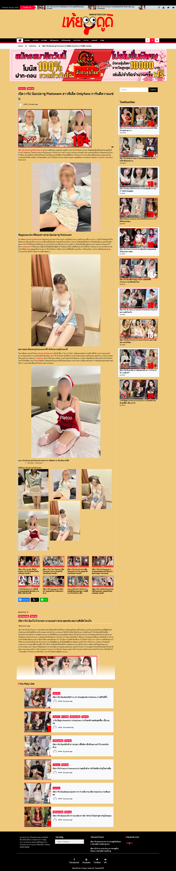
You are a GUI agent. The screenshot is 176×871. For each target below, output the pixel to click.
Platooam (39, 463)
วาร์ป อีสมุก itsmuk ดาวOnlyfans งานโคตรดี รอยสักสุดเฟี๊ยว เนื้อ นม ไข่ (81, 721)
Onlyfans (76, 40)
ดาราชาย (35, 40)
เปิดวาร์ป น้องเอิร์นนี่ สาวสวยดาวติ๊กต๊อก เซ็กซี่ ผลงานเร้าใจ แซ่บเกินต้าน (81, 745)
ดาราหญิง (44, 40)
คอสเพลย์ (94, 40)
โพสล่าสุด (30, 88)
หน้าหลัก (27, 40)
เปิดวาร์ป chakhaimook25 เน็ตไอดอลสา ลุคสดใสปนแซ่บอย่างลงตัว (102, 591)
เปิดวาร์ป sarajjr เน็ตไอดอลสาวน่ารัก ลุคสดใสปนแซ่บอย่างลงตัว (28, 571)
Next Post (22, 612)
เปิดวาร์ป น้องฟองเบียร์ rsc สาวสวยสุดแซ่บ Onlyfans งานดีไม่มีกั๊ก (80, 697)
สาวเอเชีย (65, 717)
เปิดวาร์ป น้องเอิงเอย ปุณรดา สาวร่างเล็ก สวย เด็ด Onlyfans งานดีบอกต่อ (81, 793)
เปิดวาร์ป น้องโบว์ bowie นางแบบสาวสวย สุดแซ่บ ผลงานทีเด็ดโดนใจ (55, 620)
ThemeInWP (99, 868)
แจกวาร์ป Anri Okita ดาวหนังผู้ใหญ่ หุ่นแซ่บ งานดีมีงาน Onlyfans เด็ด (77, 591)
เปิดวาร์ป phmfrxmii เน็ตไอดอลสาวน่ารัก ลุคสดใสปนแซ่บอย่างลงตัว (77, 571)
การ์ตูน (102, 40)
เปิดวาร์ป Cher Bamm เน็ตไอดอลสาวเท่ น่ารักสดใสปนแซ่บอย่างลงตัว (53, 571)
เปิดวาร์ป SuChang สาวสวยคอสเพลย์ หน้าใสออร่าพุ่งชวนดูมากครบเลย (102, 571)
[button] (147, 40)
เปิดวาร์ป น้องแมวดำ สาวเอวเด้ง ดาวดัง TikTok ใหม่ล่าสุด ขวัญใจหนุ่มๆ (82, 816)
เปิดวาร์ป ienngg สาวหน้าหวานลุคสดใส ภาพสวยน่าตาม (119, 7)
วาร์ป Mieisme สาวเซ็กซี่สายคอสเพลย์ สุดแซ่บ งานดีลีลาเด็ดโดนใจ (70, 7)
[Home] (20, 40)
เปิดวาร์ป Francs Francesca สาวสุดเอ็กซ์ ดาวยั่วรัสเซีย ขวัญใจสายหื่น (82, 768)
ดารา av (86, 40)
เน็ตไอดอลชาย (54, 40)
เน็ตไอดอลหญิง (66, 40)
